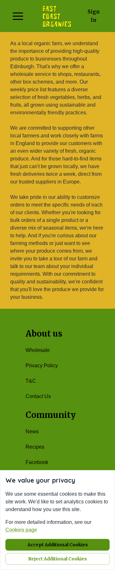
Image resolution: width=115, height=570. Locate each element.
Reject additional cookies (57, 559)
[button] (18, 16)
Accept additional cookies (57, 545)
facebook (37, 462)
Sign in (94, 16)
